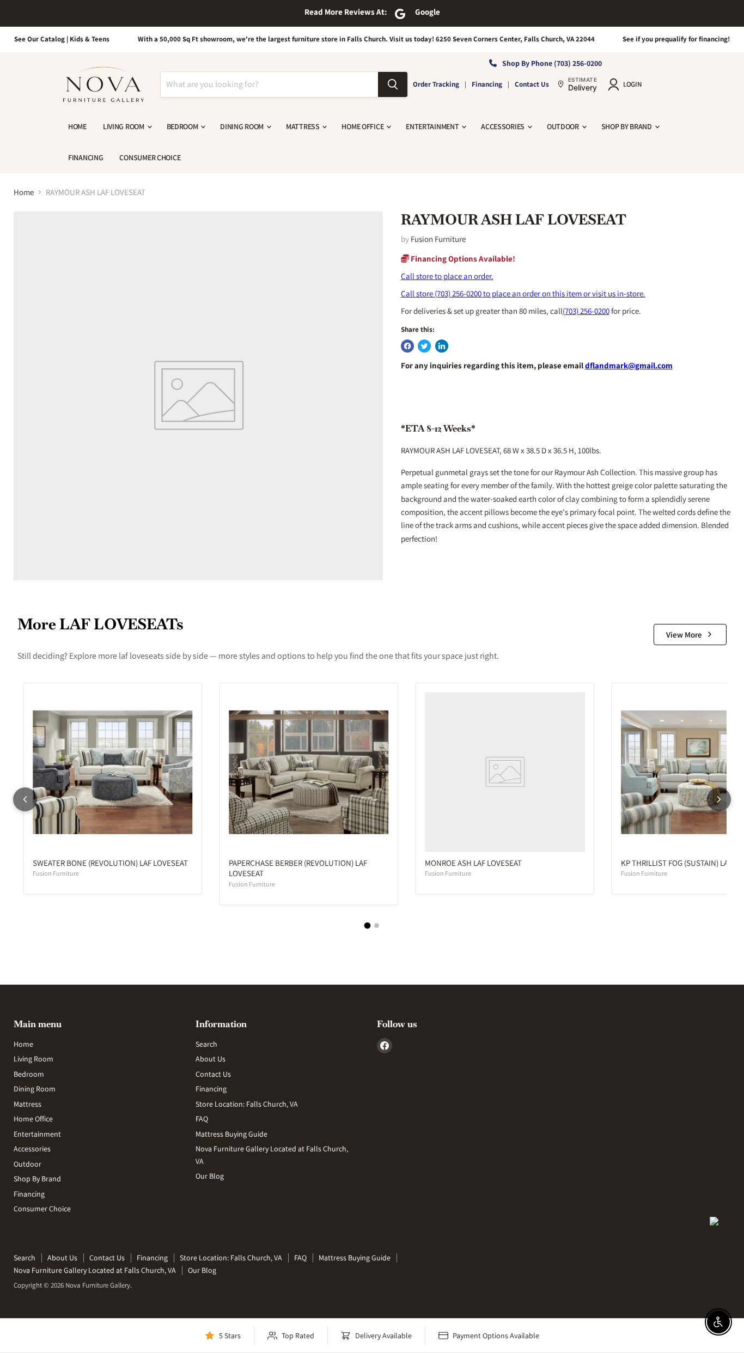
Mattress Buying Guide (231, 1134)
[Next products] (719, 799)
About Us (210, 1059)
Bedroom (183, 126)
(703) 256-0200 (586, 311)
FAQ (202, 1119)
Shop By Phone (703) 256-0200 (552, 63)
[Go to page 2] (376, 925)
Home (77, 126)
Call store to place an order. (447, 276)
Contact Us (532, 84)
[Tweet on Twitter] (424, 346)
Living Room (124, 126)
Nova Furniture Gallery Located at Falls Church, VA (95, 1270)
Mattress (303, 126)
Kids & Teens (89, 39)
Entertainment (433, 126)
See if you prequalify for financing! (676, 39)
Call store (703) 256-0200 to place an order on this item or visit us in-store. (523, 293)
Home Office (363, 126)
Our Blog (210, 1176)
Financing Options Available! (462, 258)
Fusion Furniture (438, 239)
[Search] (392, 84)
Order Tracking (436, 84)
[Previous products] (25, 799)
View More (684, 634)
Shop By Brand (627, 126)
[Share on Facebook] (407, 346)
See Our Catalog (39, 39)
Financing (487, 84)
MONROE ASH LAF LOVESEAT (473, 863)
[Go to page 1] (367, 925)
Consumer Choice (149, 157)
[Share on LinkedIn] (441, 346)
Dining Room (242, 126)
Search (206, 1044)
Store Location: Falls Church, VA (247, 1104)
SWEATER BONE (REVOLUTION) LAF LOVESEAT (110, 863)
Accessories (503, 126)
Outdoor (564, 126)
